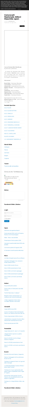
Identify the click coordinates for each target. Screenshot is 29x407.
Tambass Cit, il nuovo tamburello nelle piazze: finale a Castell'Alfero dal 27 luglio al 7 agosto (14, 371)
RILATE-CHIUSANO (9, 136)
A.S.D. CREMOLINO (9, 116)
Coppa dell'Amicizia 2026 (10, 309)
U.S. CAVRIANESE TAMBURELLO (12, 139)
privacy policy (24, 6)
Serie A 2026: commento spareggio (13, 271)
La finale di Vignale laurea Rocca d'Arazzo (14, 258)
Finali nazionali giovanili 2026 (11, 323)
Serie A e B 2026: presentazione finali (13, 342)
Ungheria (6, 158)
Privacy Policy (14, 403)
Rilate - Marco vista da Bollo (11, 237)
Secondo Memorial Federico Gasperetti (14, 354)
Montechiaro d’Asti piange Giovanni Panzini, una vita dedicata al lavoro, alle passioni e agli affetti (13, 377)
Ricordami (8, 218)
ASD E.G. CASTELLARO (10, 133)
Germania (6, 152)
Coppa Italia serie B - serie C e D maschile (14, 331)
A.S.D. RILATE (7, 107)
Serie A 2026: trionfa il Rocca (11, 265)
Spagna (6, 155)
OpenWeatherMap (20, 200)
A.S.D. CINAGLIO (8, 113)
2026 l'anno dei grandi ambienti (12, 230)
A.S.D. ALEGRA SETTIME (10, 110)
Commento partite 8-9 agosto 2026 (13, 247)
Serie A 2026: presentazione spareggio (13, 273)
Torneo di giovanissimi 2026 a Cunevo (13, 316)
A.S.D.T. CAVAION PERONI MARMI (13, 127)
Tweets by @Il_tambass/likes (11, 166)
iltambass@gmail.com (19, 401)
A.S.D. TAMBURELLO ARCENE (11, 125)
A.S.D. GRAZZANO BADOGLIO (11, 122)
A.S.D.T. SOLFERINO (9, 130)
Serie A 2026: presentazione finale (12, 268)
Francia (6, 149)
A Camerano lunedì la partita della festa (13, 250)
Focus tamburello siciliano (10, 285)
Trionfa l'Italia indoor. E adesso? (11, 293)
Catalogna (6, 147)
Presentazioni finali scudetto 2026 (12, 240)
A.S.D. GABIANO (8, 119)
